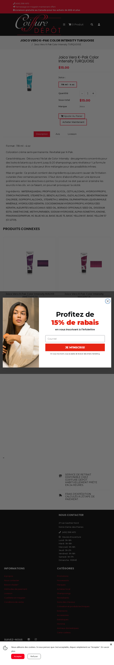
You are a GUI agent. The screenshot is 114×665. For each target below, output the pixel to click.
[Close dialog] (107, 301)
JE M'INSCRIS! (75, 347)
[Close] (111, 644)
